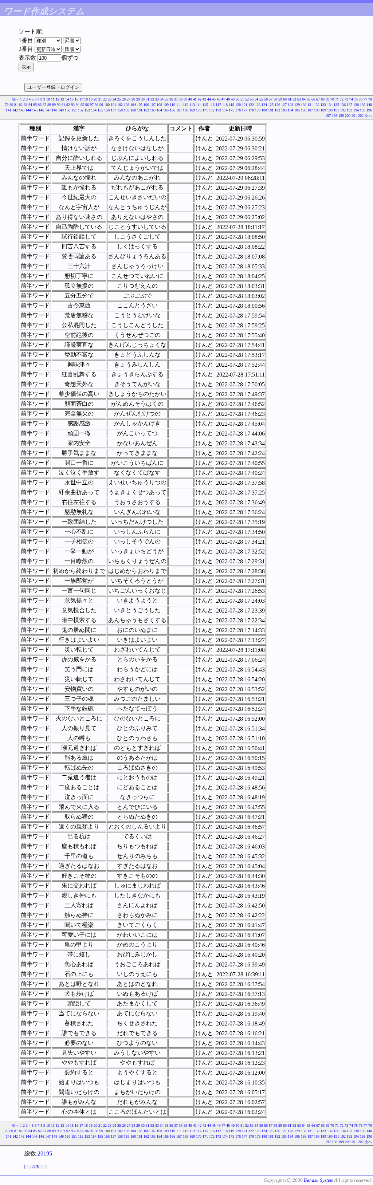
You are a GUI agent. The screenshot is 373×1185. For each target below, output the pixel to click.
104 (133, 105)
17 (81, 99)
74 (351, 99)
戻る (35, 1167)
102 (120, 105)
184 (290, 110)
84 (30, 105)
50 (237, 99)
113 (192, 105)
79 (6, 105)
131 (310, 105)
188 (316, 110)
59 (280, 99)
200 (347, 116)
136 (343, 105)
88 (49, 105)
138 (356, 105)
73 (346, 99)
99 (101, 105)
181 (271, 110)
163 (153, 110)
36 (171, 99)
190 (330, 110)
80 (11, 105)
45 (214, 99)
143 (21, 110)
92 (68, 105)
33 (157, 99)
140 (369, 105)
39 (185, 99)
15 (72, 99)
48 (228, 99)
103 (126, 105)
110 (172, 105)
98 (96, 105)
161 (139, 110)
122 (251, 105)
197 (328, 116)
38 (180, 99)
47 (223, 99)
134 (330, 105)
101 (113, 105)
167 (179, 110)
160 (133, 110)
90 (58, 105)
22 (105, 99)
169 (192, 110)
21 (100, 99)
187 (310, 110)
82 (21, 105)
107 (153, 105)
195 (362, 110)
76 (360, 99)
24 (114, 99)
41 (195, 99)
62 (294, 99)
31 (147, 99)
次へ (368, 116)
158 (120, 110)
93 (73, 105)
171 (205, 110)
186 (303, 110)
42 (199, 99)
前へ (15, 99)
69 (327, 99)
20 (95, 99)
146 (41, 110)
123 (257, 105)
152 (80, 110)
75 (356, 99)
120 (238, 105)
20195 (45, 1153)
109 (166, 105)
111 (179, 105)
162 (146, 110)
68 (323, 99)
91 (63, 105)
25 (119, 99)
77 (365, 99)
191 (336, 110)
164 (159, 110)
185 (297, 110)
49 (233, 99)
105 (139, 105)
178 (251, 110)
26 (124, 99)
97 (92, 105)
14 (67, 99)
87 (44, 105)
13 (62, 99)
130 (303, 105)
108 (159, 105)
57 (270, 99)
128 (290, 105)
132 (316, 105)
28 (133, 99)
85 (35, 105)
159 (126, 110)
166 (172, 110)
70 (332, 99)
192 (343, 110)
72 (341, 99)
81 (16, 105)
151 (74, 110)
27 (128, 99)
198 (334, 116)
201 (354, 116)
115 (205, 105)
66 (313, 99)
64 (304, 99)
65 (308, 99)
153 (87, 110)
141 (8, 110)
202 (361, 116)
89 (54, 105)
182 (277, 110)
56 (266, 99)
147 (48, 110)
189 (323, 110)
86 (40, 105)
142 (15, 110)
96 (87, 105)
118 (225, 105)
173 (218, 110)
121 (244, 105)
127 (284, 105)
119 (231, 105)
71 (337, 99)
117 (218, 105)
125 (271, 105)
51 (242, 99)
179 (257, 110)
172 (212, 110)
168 (185, 110)
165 (166, 110)
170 (198, 110)
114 (198, 105)
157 (113, 110)
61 (289, 99)
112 (185, 105)
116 (212, 105)
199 (341, 116)
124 (264, 105)
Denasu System (318, 1180)
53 (252, 99)
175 (231, 110)
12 (57, 99)
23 (109, 99)
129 (297, 105)
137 (349, 105)
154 (94, 110)
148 (54, 110)
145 (35, 110)
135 (336, 105)
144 (28, 110)
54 (256, 99)
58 (275, 99)
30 (143, 99)
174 (225, 110)
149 (61, 110)
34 (162, 99)
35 (166, 99)
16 (76, 99)
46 (218, 99)
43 (204, 99)
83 (25, 105)
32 (152, 99)
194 (356, 110)
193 (349, 110)
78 (370, 99)
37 (176, 99)
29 (138, 99)
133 (323, 105)
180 (264, 110)
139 (362, 105)
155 (100, 110)
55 (261, 99)
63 (299, 99)
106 (146, 105)
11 (53, 99)
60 (285, 99)
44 (209, 99)
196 (369, 110)
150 (67, 110)
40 (190, 99)
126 (277, 105)
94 (77, 105)
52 (247, 99)
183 (284, 110)
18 (86, 99)
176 (238, 110)
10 (48, 99)
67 (318, 99)
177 (244, 110)
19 (91, 99)
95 (82, 105)
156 (107, 110)
